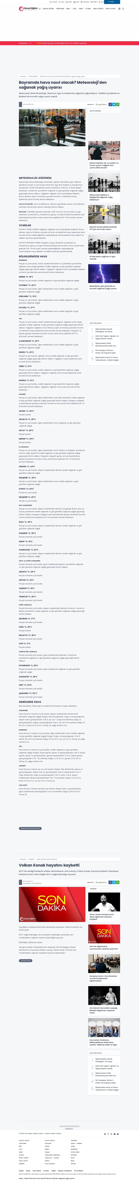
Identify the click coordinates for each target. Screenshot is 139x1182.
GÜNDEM (31, 859)
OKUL (75, 9)
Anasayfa (23, 76)
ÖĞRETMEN (60, 9)
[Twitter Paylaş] (114, 104)
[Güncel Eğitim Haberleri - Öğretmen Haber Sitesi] (28, 9)
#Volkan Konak (25, 961)
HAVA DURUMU (33, 76)
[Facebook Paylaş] (110, 104)
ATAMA (88, 9)
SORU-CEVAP (110, 9)
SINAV (81, 9)
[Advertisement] (69, 26)
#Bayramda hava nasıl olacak (30, 828)
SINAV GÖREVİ (98, 9)
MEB (67, 9)
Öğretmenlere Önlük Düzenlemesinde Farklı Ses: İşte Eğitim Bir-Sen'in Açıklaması (70, 43)
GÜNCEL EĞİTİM (48, 9)
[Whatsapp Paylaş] (117, 104)
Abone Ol (90, 104)
